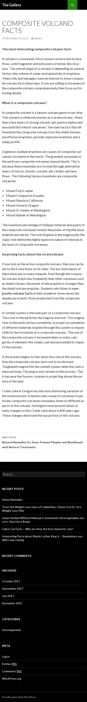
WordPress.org (11, 678)
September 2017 (12, 588)
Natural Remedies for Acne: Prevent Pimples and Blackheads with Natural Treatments (42, 442)
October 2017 (11, 581)
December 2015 (12, 603)
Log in (6, 656)
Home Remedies (12, 499)
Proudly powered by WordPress (19, 697)
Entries (9, 664)
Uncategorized (11, 630)
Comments (12, 671)
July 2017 (8, 596)
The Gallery (11, 5)
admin (38, 38)
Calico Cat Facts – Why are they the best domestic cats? (37, 529)
